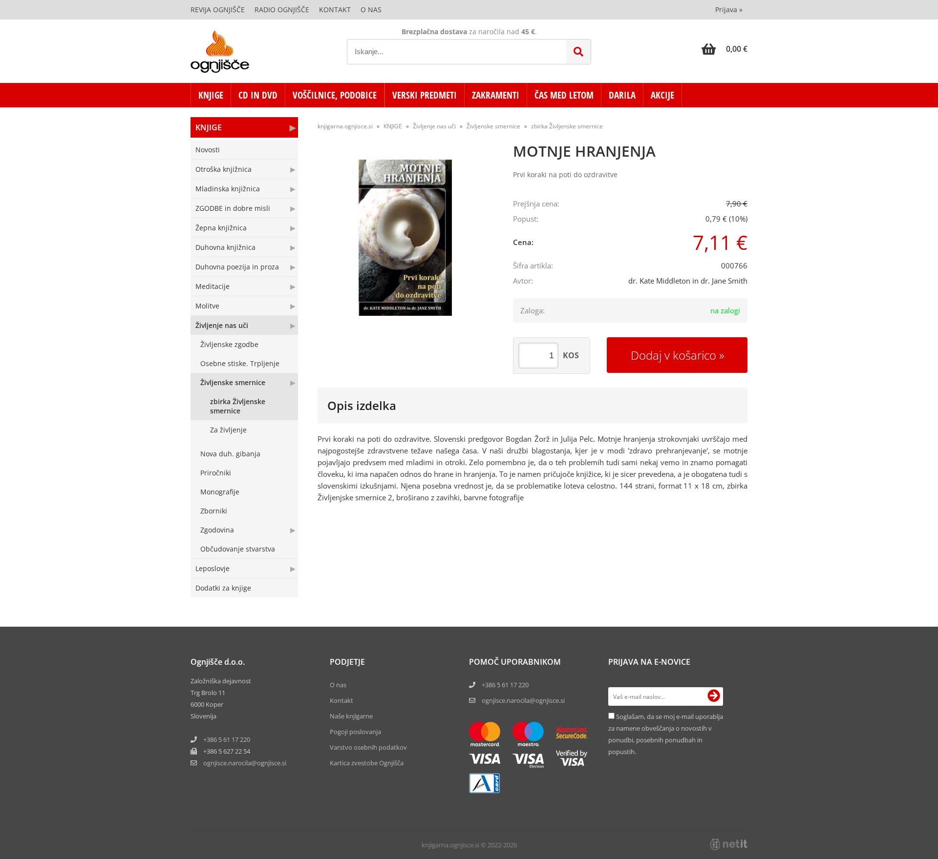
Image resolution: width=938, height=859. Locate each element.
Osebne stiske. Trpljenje (239, 363)
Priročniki (215, 472)
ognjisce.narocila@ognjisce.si (523, 700)
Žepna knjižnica (221, 227)
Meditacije (212, 286)
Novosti (207, 149)
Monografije (219, 491)
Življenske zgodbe (229, 344)
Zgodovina (217, 529)
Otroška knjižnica (223, 169)
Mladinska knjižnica (227, 188)
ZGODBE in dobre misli (232, 208)
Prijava (729, 9)
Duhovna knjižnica (225, 247)
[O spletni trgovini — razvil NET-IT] (728, 844)
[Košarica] (724, 49)
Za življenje (228, 429)
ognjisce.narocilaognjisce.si (244, 762)
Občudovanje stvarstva (237, 548)
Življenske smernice (232, 382)
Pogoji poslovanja (355, 731)
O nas (371, 9)
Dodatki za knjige (223, 588)
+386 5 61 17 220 (226, 739)
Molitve (207, 305)
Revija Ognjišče (218, 9)
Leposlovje (212, 568)
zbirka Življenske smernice (237, 406)
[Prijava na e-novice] (713, 696)
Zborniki (213, 510)
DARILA (622, 95)
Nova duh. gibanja (230, 453)
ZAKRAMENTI (495, 95)
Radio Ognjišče (282, 9)
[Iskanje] (578, 52)
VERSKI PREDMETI (424, 95)
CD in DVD (257, 95)
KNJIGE (210, 95)
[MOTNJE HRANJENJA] (405, 238)
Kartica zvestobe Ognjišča (367, 762)
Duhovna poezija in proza (237, 266)
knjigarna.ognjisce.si (345, 126)
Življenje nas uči (221, 325)
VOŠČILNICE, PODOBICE (335, 95)
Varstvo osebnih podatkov (368, 747)
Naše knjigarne (351, 716)
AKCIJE (662, 95)
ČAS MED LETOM (564, 95)
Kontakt (335, 9)
